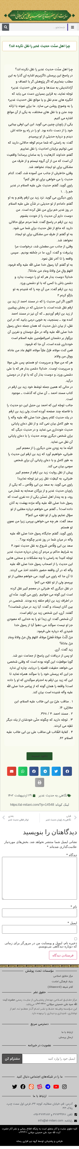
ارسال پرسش (66, 1037)
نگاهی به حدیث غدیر (53, 795)
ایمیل (72, 922)
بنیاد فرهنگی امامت (62, 981)
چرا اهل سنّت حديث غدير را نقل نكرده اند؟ (39, 46)
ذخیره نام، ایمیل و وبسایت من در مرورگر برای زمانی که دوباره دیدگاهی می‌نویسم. (41, 944)
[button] (39, 756)
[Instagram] (64, 1086)
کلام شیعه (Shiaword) (60, 987)
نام (73, 906)
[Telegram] (48, 1086)
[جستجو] (5, 27)
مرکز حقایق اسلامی (63, 976)
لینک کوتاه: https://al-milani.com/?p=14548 (39, 804)
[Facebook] (23, 1086)
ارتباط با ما (67, 1032)
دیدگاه (71, 854)
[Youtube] (56, 1086)
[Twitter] (15, 1086)
